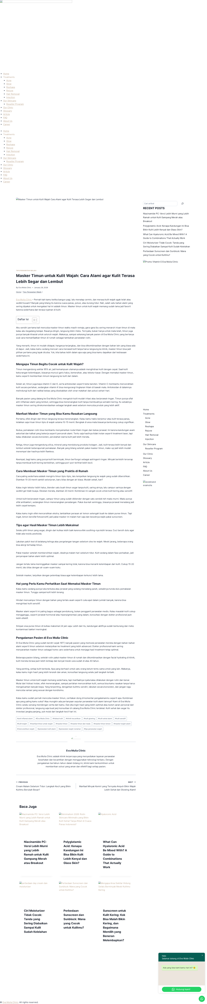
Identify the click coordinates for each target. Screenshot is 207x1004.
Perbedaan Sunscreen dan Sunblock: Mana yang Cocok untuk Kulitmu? (74, 919)
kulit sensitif (120, 718)
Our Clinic (8, 107)
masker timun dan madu (80, 724)
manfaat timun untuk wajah (41, 724)
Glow (8, 83)
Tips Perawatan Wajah (26, 271)
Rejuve (9, 90)
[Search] (182, 203)
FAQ (5, 117)
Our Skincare (9, 100)
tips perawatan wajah (93, 729)
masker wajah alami (122, 724)
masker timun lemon (102, 724)
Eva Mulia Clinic (25, 287)
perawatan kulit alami (47, 729)
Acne (8, 80)
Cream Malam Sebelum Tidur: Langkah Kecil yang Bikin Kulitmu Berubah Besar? (43, 786)
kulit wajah (22, 724)
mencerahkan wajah (25, 729)
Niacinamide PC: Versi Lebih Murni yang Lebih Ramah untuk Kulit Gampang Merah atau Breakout (166, 217)
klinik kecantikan (73, 718)
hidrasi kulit (58, 718)
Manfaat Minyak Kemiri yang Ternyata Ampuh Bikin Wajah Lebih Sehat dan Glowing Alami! (107, 786)
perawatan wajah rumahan (70, 729)
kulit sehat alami (105, 718)
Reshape (10, 87)
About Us (7, 121)
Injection (10, 97)
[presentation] (36, 824)
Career (6, 124)
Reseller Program (15, 104)
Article (6, 114)
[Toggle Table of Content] (33, 320)
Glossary (7, 111)
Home (6, 73)
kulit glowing (89, 718)
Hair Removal (13, 94)
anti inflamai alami (25, 718)
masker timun (61, 724)
